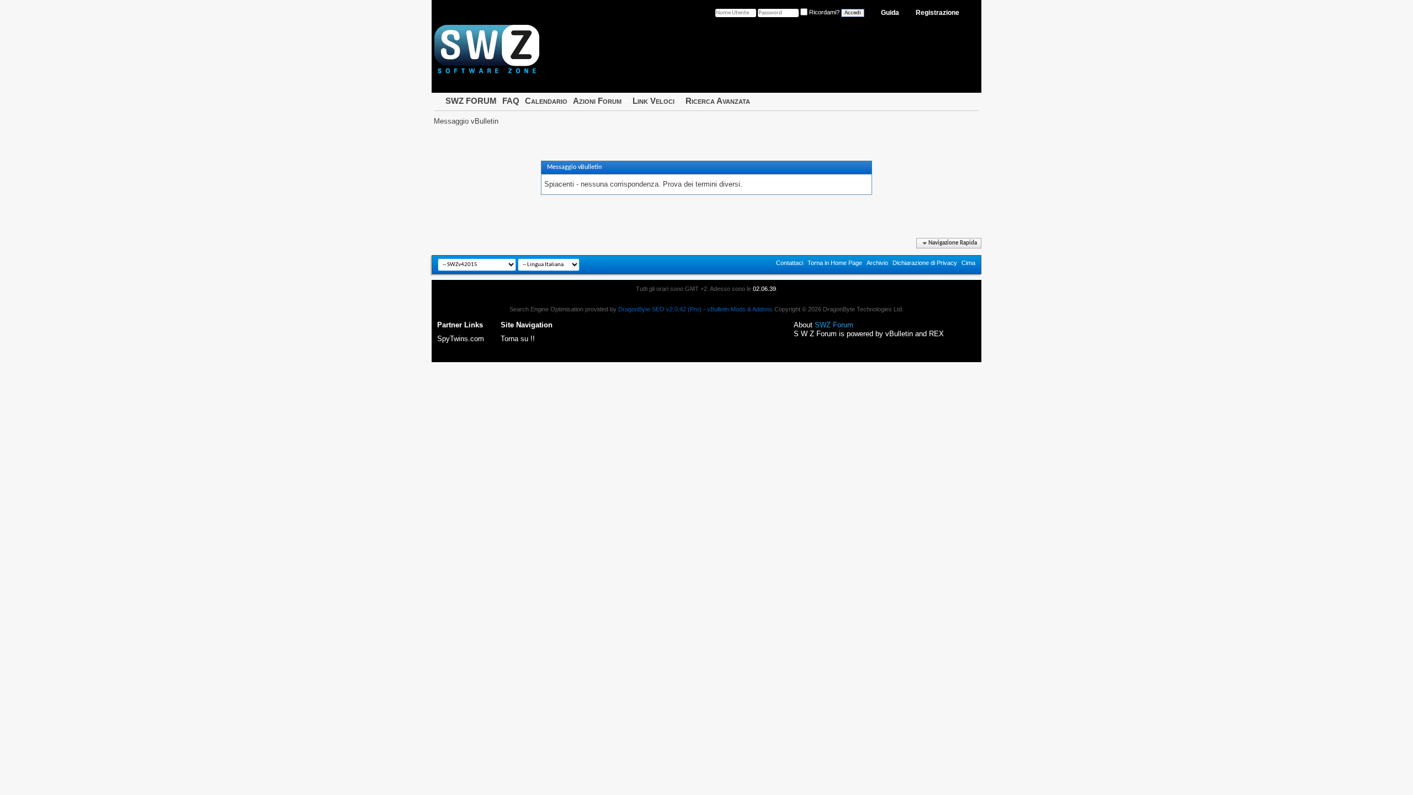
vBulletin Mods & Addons (740, 309)
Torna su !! (518, 339)
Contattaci (789, 262)
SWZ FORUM (471, 100)
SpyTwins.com (460, 339)
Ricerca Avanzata (718, 100)
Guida (890, 13)
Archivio (877, 262)
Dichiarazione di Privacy (925, 262)
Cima (968, 262)
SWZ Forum (834, 325)
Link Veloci (653, 100)
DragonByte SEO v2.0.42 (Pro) (660, 309)
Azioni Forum (597, 100)
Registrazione (937, 13)
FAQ (510, 100)
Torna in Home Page (835, 262)
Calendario (546, 100)
